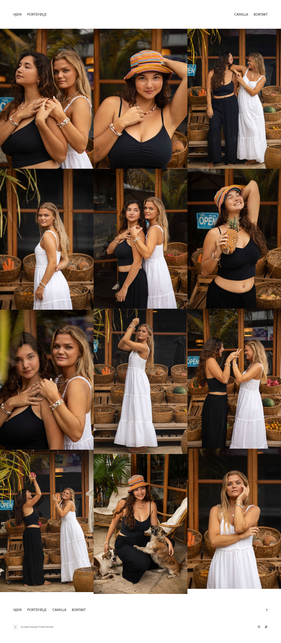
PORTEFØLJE (37, 14)
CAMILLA (241, 14)
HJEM (17, 14)
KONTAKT (261, 14)
